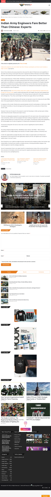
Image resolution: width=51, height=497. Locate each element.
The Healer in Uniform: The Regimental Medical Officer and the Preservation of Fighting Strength (12, 420)
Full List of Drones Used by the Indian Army (19, 299)
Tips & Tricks (4, 477)
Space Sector (5, 475)
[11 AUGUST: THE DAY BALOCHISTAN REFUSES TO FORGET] (38, 409)
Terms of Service (18, 446)
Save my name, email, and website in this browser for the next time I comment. (19, 261)
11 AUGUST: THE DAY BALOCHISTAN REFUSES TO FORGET (18, 1)
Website (28, 255)
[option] (25, 196)
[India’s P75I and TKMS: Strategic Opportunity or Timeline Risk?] (38, 389)
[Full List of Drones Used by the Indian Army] (4, 301)
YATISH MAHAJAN (7, 30)
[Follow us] (25, 423)
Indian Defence (5, 463)
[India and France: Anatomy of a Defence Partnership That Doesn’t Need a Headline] (30, 436)
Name (2, 250)
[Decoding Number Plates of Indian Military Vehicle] (4, 283)
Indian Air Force (5, 459)
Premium (4, 473)
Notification (4, 471)
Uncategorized (5, 480)
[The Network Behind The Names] (46, 436)
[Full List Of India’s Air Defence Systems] (4, 277)
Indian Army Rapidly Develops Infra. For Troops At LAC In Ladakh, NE (39, 160)
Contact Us (17, 436)
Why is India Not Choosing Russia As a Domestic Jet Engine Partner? (24, 287)
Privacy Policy (18, 434)
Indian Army (4, 461)
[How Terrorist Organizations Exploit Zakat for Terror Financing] (13, 389)
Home (3, 17)
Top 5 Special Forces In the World (16, 293)
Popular (9, 272)
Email (2, 255)
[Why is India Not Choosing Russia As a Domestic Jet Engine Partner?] (4, 289)
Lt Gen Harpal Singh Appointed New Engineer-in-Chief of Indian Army (8, 160)
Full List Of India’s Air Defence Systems (18, 276)
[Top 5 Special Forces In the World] (4, 295)
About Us (16, 444)
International (4, 467)
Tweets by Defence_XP (19, 457)
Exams (3, 457)
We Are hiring (17, 438)
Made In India (39, 485)
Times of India (23, 63)
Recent (24, 272)
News (6, 17)
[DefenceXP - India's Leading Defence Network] (25, 5)
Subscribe (17, 448)
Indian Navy (4, 465)
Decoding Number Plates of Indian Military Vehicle (20, 282)
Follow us (25, 429)
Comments (41, 272)
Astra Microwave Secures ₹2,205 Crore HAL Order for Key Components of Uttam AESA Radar (25, 197)
